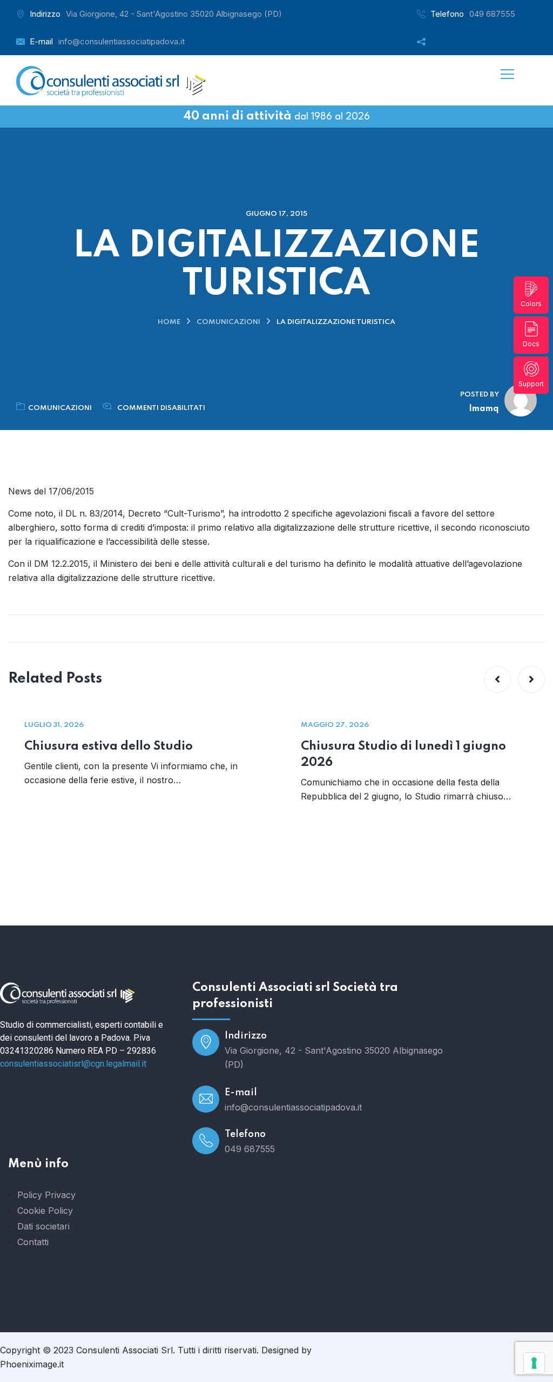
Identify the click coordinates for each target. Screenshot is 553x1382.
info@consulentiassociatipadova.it (121, 41)
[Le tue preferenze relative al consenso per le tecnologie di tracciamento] (534, 1363)
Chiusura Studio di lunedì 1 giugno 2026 (403, 754)
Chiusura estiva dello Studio (108, 746)
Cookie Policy (45, 1210)
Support (531, 384)
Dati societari (43, 1226)
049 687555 (492, 14)
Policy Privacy (46, 1194)
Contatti (33, 1241)
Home (169, 322)
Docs (531, 344)
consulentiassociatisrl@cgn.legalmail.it (73, 1064)
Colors (531, 304)
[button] (497, 679)
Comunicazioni (228, 322)
